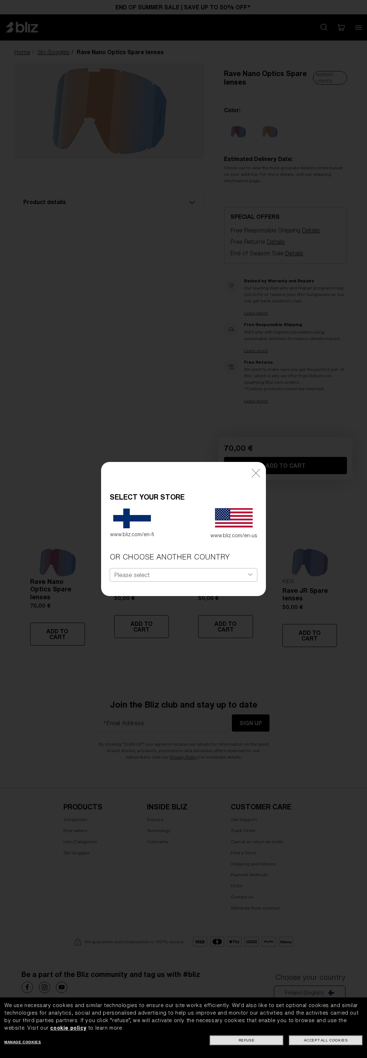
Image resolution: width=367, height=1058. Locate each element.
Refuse (247, 1040)
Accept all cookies (326, 1040)
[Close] (256, 472)
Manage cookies (22, 1042)
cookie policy (68, 1027)
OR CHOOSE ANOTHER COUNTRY (170, 557)
